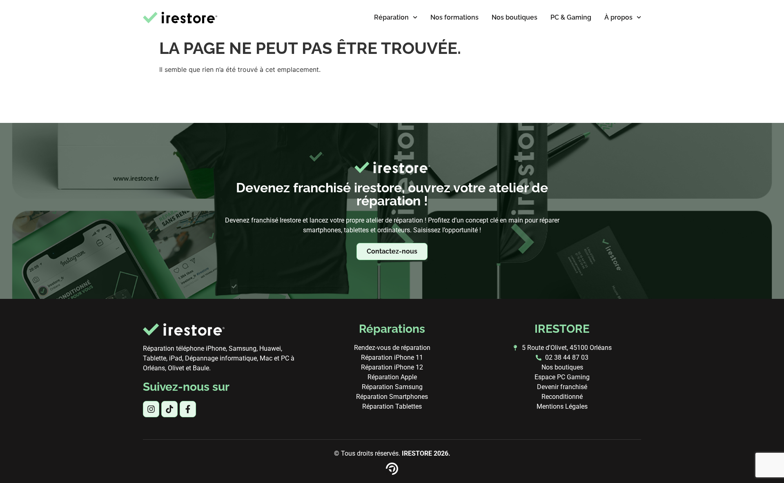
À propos (618, 17)
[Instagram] (151, 409)
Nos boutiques (514, 17)
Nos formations (454, 17)
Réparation (391, 17)
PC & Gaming (570, 17)
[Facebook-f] (188, 409)
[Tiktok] (169, 409)
